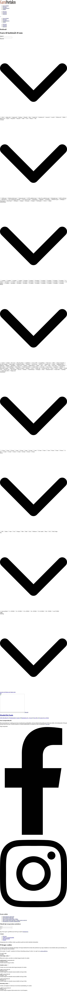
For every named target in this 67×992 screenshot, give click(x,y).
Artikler (4, 9)
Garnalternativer (6, 8)
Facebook (5, 12)
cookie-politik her (43, 951)
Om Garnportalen (6, 938)
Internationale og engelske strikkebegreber (11, 921)
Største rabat (13, 692)
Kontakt (4, 939)
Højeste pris (7, 692)
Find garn (5, 7)
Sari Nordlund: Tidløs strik (8, 917)
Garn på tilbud (6, 5)
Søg (1, 612)
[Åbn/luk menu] (0, 16)
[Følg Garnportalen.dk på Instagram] (33, 911)
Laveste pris (2, 692)
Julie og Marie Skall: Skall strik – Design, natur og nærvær (15, 920)
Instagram (5, 14)
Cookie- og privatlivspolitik (8, 937)
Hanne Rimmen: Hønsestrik (8, 916)
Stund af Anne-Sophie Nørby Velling (10, 919)
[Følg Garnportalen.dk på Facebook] (33, 834)
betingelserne (25, 931)
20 (1, 693)
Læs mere (47, 724)
